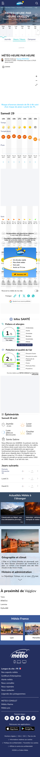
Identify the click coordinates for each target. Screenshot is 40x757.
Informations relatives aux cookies (21, 740)
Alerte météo (7, 679)
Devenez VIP (21, 275)
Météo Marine (7, 704)
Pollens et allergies (14, 324)
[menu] (3, 3)
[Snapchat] (17, 718)
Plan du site (32, 736)
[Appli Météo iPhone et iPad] (12, 728)
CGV (24, 736)
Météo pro (5, 708)
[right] (38, 30)
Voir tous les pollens (25, 345)
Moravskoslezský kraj (30, 7)
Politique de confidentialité (12, 743)
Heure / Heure (19, 39)
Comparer (32, 39)
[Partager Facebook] (19, 296)
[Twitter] (12, 718)
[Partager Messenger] (28, 296)
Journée (7, 39)
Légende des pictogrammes (13, 694)
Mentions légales (10, 736)
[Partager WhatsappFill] (33, 296)
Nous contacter (7, 690)
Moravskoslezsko (21, 7)
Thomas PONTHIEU (22, 59)
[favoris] (36, 14)
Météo (2, 7)
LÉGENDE (7, 67)
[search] (36, 3)
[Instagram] (23, 718)
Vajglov (37, 7)
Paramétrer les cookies (30, 743)
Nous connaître (7, 683)
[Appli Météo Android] (28, 728)
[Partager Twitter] (24, 296)
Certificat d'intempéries (11, 676)
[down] (20, 580)
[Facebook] (7, 718)
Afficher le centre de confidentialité (21, 746)
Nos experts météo (9, 672)
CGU (19, 736)
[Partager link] (14, 296)
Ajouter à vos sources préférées (22, 301)
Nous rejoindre (7, 686)
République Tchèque (10, 7)
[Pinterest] (28, 718)
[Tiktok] (33, 718)
